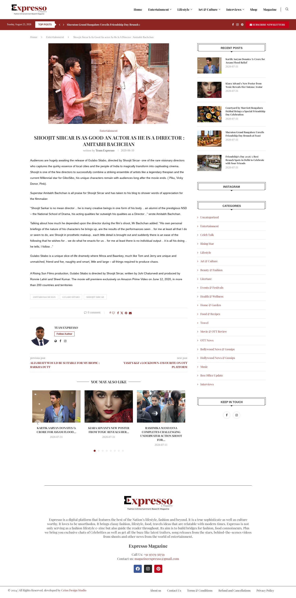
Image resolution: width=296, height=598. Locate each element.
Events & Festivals (211, 287)
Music (204, 367)
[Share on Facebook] (118, 313)
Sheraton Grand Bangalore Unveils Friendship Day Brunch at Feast (108, 24)
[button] (59, 24)
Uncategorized (209, 217)
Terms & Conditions (199, 590)
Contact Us (174, 590)
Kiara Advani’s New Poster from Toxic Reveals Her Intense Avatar (244, 85)
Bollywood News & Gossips (217, 349)
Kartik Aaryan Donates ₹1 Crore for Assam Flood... (56, 430)
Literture (206, 279)
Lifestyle (183, 9)
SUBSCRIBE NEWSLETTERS (268, 24)
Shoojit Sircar (95, 296)
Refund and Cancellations (234, 590)
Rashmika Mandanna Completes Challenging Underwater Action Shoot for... (161, 434)
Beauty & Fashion (211, 270)
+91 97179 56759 (154, 554)
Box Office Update (211, 375)
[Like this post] (113, 313)
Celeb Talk (207, 235)
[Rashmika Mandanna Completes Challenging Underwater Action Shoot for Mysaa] (161, 406)
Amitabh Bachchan (44, 296)
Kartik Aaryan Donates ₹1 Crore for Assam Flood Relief (245, 60)
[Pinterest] (242, 24)
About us (155, 590)
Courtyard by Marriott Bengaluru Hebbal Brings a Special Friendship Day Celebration (245, 111)
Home (138, 9)
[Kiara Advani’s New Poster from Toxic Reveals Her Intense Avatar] (109, 406)
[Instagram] (237, 24)
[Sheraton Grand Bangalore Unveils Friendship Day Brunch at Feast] (209, 139)
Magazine (270, 9)
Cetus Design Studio (73, 590)
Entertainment (158, 9)
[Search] (287, 9)
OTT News (206, 340)
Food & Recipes (210, 314)
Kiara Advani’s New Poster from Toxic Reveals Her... (108, 430)
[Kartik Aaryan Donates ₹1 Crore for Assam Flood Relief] (56, 406)
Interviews (233, 9)
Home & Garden (210, 305)
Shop (253, 9)
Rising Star (207, 244)
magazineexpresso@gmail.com (157, 559)
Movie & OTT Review (213, 331)
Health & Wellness (211, 296)
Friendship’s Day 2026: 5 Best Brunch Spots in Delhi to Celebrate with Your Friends (245, 160)
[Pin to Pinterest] (126, 313)
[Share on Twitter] (121, 313)
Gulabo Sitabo (71, 296)
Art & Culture (208, 9)
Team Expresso (105, 150)
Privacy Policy (265, 590)
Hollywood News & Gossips (217, 358)
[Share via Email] (130, 313)
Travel (204, 323)
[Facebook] (233, 24)
